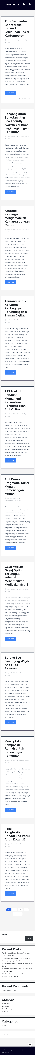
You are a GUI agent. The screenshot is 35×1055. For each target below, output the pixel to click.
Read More (10, 92)
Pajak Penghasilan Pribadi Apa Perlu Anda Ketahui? (17, 834)
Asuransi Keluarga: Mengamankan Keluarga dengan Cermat (17, 218)
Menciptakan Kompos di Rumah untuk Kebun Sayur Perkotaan (14, 748)
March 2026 (5, 1006)
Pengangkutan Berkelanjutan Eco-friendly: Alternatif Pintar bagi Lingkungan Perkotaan (17, 122)
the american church (17, 4)
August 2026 (6, 1003)
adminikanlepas (24, 40)
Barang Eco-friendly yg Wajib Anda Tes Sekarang (17, 663)
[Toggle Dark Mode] (30, 1044)
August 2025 (6, 1011)
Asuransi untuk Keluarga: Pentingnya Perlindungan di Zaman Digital (16, 308)
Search (4, 934)
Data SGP (4, 1034)
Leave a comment (25, 98)
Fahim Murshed (5, 1052)
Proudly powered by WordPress (9, 1050)
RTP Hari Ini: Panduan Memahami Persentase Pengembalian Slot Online (15, 400)
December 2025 (7, 1009)
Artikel (8, 42)
